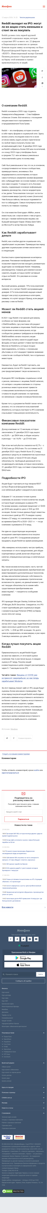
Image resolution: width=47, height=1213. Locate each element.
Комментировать (25, 738)
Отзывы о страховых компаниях (12, 1120)
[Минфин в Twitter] (23, 939)
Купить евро (6, 1078)
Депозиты (5, 1012)
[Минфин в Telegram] (17, 939)
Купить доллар (6, 1075)
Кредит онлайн (7, 1021)
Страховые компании (9, 1128)
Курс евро (5, 998)
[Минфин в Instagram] (30, 939)
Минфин (14, 729)
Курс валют (5, 992)
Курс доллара (6, 995)
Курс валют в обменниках (10, 1069)
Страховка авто (7, 1125)
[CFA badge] (31, 1137)
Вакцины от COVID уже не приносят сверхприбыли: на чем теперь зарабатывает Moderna (20, 678)
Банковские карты (8, 1004)
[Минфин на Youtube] (36, 939)
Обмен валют (6, 1067)
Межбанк (5, 1009)
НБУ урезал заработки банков (16, 864)
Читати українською (27, 17)
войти (36, 770)
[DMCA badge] (23, 1191)
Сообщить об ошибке (23, 981)
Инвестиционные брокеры (10, 1006)
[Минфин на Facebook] (10, 939)
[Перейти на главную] (6, 6)
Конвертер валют (7, 1018)
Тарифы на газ (6, 1015)
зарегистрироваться (10, 773)
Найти (40, 974)
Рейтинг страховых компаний (11, 1122)
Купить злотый (6, 1081)
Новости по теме (23, 825)
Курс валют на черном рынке (11, 1072)
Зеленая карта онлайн (9, 1117)
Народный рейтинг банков (10, 1023)
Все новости (7, 907)
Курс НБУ (5, 1001)
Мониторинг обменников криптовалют (14, 1026)
